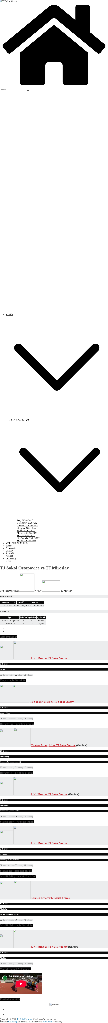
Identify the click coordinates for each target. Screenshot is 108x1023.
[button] (57, 417)
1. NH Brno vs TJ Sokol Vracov (49, 658)
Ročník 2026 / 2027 (20, 420)
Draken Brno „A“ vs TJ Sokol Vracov (53, 745)
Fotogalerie (11, 548)
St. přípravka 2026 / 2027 (28, 538)
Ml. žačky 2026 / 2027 (27, 533)
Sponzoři (10, 553)
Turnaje (9, 545)
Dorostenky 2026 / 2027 (28, 523)
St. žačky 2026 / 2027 (26, 528)
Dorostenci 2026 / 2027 (27, 525)
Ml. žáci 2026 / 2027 (26, 535)
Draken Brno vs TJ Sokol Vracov (50, 897)
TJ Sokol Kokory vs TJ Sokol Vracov (52, 701)
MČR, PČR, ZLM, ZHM (17, 543)
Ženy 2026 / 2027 (25, 520)
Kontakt (9, 556)
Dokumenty (11, 558)
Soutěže (9, 314)
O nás (8, 561)
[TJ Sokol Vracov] (54, 87)
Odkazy (9, 551)
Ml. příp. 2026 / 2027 (26, 540)
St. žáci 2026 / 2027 (26, 530)
